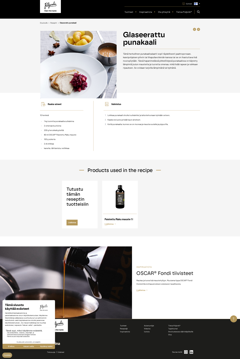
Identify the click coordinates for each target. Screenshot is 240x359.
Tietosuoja (51, 352)
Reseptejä (124, 329)
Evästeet (61, 352)
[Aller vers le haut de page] (233, 318)
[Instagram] (186, 352)
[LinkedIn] (191, 352)
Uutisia (147, 332)
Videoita (147, 329)
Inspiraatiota (125, 332)
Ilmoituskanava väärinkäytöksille (180, 332)
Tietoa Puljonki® (174, 326)
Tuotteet (123, 326)
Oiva (170, 335)
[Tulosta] (194, 29)
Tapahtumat (173, 329)
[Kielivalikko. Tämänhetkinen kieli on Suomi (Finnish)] (197, 3)
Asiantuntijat (149, 326)
